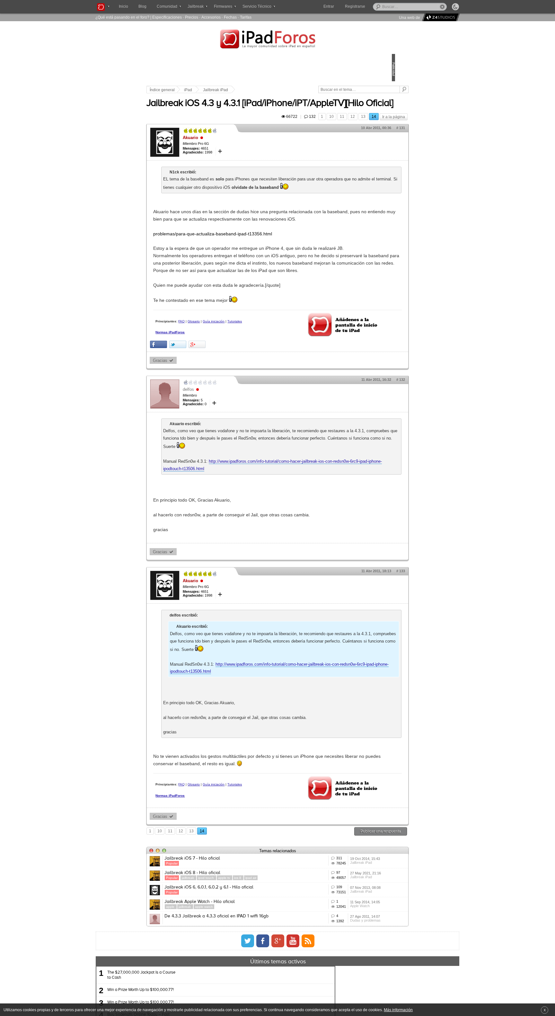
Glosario (238, 376)
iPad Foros (277, 40)
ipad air (295, 967)
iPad (233, 90)
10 (287, 134)
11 (297, 134)
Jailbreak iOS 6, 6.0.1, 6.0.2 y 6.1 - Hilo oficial (253, 986)
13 (318, 134)
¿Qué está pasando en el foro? (122, 17)
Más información (398, 1010)
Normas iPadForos (214, 392)
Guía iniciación (258, 376)
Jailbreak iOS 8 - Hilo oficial (237, 962)
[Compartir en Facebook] (203, 401)
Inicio (123, 6)
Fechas (230, 17)
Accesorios (211, 17)
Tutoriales (207, 381)
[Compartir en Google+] (241, 401)
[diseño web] (440, 17)
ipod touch (251, 967)
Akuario (235, 155)
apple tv (269, 967)
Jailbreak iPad (260, 90)
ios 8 (283, 967)
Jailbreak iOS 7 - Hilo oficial (237, 939)
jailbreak (233, 967)
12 (308, 134)
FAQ (226, 376)
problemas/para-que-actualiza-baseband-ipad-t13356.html (257, 266)
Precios (191, 17)
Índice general (206, 90)
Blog (142, 6)
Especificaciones (167, 17)
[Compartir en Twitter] (222, 401)
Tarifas (245, 17)
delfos (233, 446)
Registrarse (376, 6)
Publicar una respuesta (336, 912)
